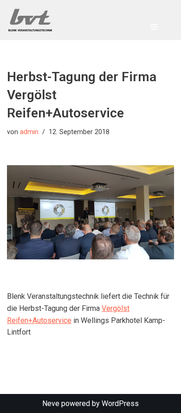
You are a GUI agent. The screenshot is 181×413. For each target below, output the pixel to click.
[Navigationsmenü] (154, 26)
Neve (50, 403)
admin (29, 132)
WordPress (120, 403)
